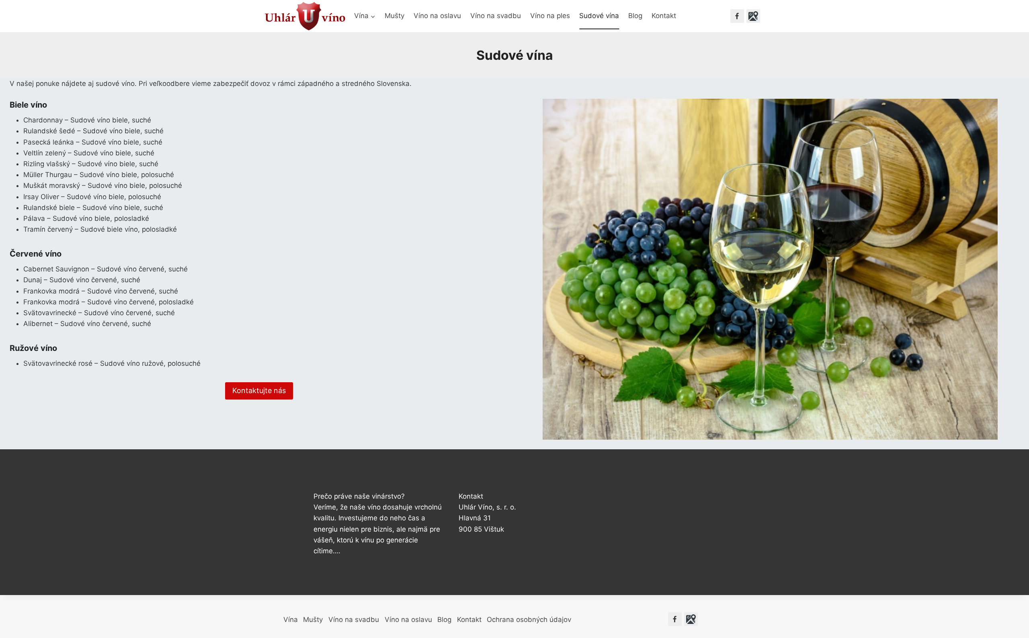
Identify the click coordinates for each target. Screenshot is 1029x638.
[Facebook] (737, 16)
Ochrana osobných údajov (529, 620)
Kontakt (664, 16)
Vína (290, 620)
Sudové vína (599, 16)
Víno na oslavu (437, 16)
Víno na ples (550, 16)
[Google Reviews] (753, 16)
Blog (635, 16)
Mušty (394, 16)
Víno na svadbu (495, 16)
